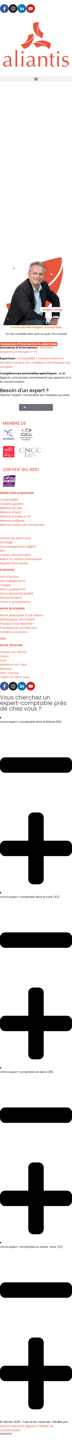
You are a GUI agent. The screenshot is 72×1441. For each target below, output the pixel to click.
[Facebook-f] (4, 8)
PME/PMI (46, 348)
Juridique (37, 363)
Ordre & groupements (15, 602)
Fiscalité (5, 363)
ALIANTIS (6, 1434)
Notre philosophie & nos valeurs (21, 615)
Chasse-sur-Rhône (13, 652)
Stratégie (6, 542)
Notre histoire (9, 577)
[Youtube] (30, 8)
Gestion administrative (15, 555)
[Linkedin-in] (21, 8)
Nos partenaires (11, 598)
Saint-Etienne (9, 673)
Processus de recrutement (18, 628)
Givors (4, 656)
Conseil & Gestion (50, 358)
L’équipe (5, 585)
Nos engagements (12, 581)
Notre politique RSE (13, 589)
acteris (5, 1426)
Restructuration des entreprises (22, 525)
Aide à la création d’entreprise (21, 559)
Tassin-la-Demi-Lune (14, 677)
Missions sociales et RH (15, 516)
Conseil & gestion (12, 504)
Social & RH (21, 363)
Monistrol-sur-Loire (13, 665)
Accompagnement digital (17, 547)
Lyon (3, 660)
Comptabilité (26, 358)
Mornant (6, 669)
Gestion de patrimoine (15, 538)
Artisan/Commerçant (15, 352)
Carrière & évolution (14, 632)
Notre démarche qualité (16, 593)
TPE (34, 352)
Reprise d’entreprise (14, 563)
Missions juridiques (12, 521)
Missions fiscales (11, 508)
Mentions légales (23, 1426)
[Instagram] (13, 8)
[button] (36, 79)
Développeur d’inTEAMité (17, 619)
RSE (2, 551)
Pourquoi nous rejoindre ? (17, 624)
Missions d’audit (10, 512)
